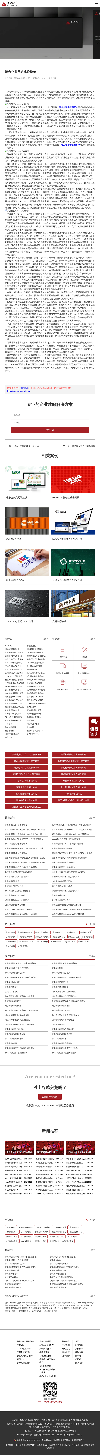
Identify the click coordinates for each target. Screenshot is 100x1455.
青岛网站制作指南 (12, 982)
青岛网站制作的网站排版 (15, 973)
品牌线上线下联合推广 (47, 1360)
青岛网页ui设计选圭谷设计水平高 (18, 909)
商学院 (78, 1356)
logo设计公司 (69, 941)
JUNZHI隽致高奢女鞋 (13, 663)
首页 (77, 1341)
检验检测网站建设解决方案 (73, 774)
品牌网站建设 (11, 941)
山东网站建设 (56, 941)
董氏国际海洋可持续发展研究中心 (15, 652)
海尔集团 (30, 727)
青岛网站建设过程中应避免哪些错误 (19, 1048)
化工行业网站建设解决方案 (73, 787)
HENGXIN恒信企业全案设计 (15, 686)
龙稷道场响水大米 (12, 710)
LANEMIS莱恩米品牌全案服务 (37, 663)
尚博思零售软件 (33, 734)
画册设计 (21, 1359)
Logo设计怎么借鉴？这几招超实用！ (67, 839)
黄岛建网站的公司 (12, 881)
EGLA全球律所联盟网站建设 (15, 717)
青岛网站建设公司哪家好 (62, 1043)
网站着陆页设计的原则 (61, 1010)
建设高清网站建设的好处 (15, 895)
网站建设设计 (40, 1431)
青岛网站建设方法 (12, 1043)
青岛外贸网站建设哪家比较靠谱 (17, 891)
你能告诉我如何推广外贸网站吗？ (65, 877)
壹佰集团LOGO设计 (13, 690)
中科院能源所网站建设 (36, 693)
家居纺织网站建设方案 (26, 800)
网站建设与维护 (26, 937)
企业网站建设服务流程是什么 (64, 862)
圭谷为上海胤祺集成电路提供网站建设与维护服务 (25, 862)
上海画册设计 (42, 1445)
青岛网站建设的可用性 (14, 1039)
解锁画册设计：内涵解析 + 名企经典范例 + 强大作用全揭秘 (26, 834)
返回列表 (52, 78)
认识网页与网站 (11, 992)
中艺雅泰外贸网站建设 (14, 693)
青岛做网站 (10, 932)
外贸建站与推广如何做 (14, 886)
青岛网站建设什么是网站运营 (64, 1053)
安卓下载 (79, 1445)
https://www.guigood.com (18, 391)
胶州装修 (20, 1445)
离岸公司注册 (56, 1445)
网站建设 (24, 388)
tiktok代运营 (69, 1445)
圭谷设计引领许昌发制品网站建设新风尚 (68, 872)
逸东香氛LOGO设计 (35, 697)
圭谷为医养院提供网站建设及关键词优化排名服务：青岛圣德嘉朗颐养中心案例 (26, 858)
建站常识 (66, 1352)
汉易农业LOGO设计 (13, 666)
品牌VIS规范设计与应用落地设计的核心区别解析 (71, 825)
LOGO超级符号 (23, 1348)
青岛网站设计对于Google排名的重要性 (20, 963)
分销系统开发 (45, 1356)
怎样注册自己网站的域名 (62, 886)
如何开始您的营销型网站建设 (64, 992)
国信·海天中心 (32, 669)
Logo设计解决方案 (73, 794)
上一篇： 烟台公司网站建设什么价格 (22, 446)
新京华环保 (9, 731)
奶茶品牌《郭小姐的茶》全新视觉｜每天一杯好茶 (37, 659)
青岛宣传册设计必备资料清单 (17, 825)
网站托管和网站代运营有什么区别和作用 (21, 1010)
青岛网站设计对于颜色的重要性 (64, 963)
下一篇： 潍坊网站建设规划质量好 (79, 446)
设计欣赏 (66, 1356)
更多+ (45, 639)
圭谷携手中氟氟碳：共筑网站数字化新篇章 (69, 858)
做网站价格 (10, 946)
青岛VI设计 (53, 1431)
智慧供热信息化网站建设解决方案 (73, 761)
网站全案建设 (45, 1341)
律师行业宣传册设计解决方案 (26, 774)
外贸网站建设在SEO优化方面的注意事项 (68, 1001)
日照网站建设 (11, 937)
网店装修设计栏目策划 (61, 1006)
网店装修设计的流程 (13, 1006)
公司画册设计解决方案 (26, 794)
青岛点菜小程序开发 (68, 107)
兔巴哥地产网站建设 (35, 700)
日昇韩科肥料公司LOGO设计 (37, 686)
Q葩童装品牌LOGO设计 (14, 673)
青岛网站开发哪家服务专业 (16, 844)
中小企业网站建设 (42, 932)
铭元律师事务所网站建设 (37, 703)
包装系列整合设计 (25, 1356)
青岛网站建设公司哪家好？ (63, 848)
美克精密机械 (10, 727)
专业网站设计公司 (27, 941)
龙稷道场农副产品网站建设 (15, 700)
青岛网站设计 (58, 932)
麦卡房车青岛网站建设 (36, 680)
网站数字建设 (24, 1311)
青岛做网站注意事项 (60, 987)
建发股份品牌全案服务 (14, 659)
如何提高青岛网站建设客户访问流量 (19, 996)
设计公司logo (42, 941)
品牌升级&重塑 (23, 1352)
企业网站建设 (87, 937)
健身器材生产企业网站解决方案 (26, 807)
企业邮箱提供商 (50, 1311)
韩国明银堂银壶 (33, 724)
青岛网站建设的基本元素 (15, 1034)
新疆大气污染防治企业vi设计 (15, 680)
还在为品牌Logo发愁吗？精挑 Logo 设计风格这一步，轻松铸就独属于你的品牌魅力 (73, 834)
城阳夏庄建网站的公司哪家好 (17, 900)
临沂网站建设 (23, 946)
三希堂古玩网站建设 (13, 714)
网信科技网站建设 (12, 734)
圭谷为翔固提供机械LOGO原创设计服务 (68, 914)
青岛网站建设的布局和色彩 (63, 1029)
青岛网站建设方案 (59, 1039)
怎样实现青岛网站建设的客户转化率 (19, 1024)
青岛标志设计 (71, 932)
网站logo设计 (73, 937)
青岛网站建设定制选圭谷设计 (64, 867)
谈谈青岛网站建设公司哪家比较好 (65, 996)
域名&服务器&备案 (47, 1376)
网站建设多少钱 (59, 937)
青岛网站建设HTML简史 (15, 1029)
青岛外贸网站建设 (25, 932)
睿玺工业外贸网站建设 (14, 720)
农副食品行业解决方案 (26, 781)
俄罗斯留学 (31, 707)
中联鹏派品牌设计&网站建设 (37, 656)
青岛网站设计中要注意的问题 (17, 968)
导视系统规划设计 (25, 1363)
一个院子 (8, 724)
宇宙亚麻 (8, 737)
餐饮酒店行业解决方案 (26, 787)
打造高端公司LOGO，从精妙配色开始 (67, 844)
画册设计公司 (83, 941)
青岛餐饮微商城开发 (70, 145)
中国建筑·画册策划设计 (36, 649)
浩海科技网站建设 (34, 710)
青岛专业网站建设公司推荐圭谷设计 (66, 905)
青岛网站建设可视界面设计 (16, 1053)
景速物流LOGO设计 (13, 697)
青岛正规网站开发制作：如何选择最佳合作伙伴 (24, 848)
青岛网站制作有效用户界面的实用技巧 (20, 977)
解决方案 (79, 1352)
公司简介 (79, 1359)
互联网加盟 (30, 1445)
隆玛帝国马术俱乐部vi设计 (37, 673)
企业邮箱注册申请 (66, 1431)
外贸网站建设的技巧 (13, 1001)
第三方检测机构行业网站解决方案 (73, 800)
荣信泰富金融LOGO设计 (15, 707)
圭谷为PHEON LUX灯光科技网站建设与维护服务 (72, 909)
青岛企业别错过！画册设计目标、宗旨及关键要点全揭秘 (73, 829)
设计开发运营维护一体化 (47, 1371)
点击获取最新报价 (50, 1097)
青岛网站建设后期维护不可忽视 (64, 1048)
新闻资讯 (66, 1341)
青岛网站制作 (57, 968)
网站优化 (66, 1348)
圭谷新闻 (66, 1345)
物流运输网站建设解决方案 (26, 761)
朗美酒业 (30, 720)
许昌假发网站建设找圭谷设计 (17, 877)
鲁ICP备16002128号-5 (73, 1435)
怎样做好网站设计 (59, 1024)
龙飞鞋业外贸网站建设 (36, 676)
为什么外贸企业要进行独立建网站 (65, 1015)
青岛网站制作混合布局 (61, 973)
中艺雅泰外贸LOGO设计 (15, 683)
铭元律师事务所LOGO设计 (15, 703)
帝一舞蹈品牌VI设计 (35, 666)
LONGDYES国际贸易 (13, 676)
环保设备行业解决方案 (73, 781)
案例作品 (79, 1348)
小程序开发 (44, 1352)
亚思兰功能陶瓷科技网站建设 (37, 690)
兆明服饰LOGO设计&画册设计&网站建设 (15, 656)
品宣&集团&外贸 (46, 1345)
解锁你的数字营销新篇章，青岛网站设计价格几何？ (73, 853)
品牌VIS (20, 1345)
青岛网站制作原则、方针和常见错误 (66, 977)
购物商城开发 (45, 1348)
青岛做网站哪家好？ (60, 982)
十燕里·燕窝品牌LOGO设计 (37, 731)
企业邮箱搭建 (45, 1366)
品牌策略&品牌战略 (25, 1341)
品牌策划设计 (37, 1311)
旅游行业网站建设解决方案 (73, 767)
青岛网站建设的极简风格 (62, 1034)
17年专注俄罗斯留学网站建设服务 (19, 872)
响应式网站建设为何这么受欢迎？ (18, 1020)
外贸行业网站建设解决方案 (26, 767)
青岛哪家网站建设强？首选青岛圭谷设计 (21, 867)
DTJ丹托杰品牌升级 (35, 652)
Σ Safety (8, 646)
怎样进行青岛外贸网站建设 (63, 1020)
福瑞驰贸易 (31, 646)
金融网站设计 (85, 932)
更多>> (92, 818)
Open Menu (96, 3)
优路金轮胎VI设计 (34, 714)
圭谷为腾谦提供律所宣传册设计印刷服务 (21, 914)
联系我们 (79, 1363)
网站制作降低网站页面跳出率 (17, 1015)
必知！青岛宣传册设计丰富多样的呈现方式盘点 (24, 839)
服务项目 (79, 1345)
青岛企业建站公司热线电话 (16, 853)
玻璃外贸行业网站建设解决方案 (26, 754)
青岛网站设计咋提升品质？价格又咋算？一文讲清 (25, 829)
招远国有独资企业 (12, 649)
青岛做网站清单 (11, 987)
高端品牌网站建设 (42, 937)
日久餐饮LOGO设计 (35, 683)
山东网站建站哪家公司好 (62, 881)
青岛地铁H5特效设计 (35, 717)
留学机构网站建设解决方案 (73, 754)
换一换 (92, 924)
